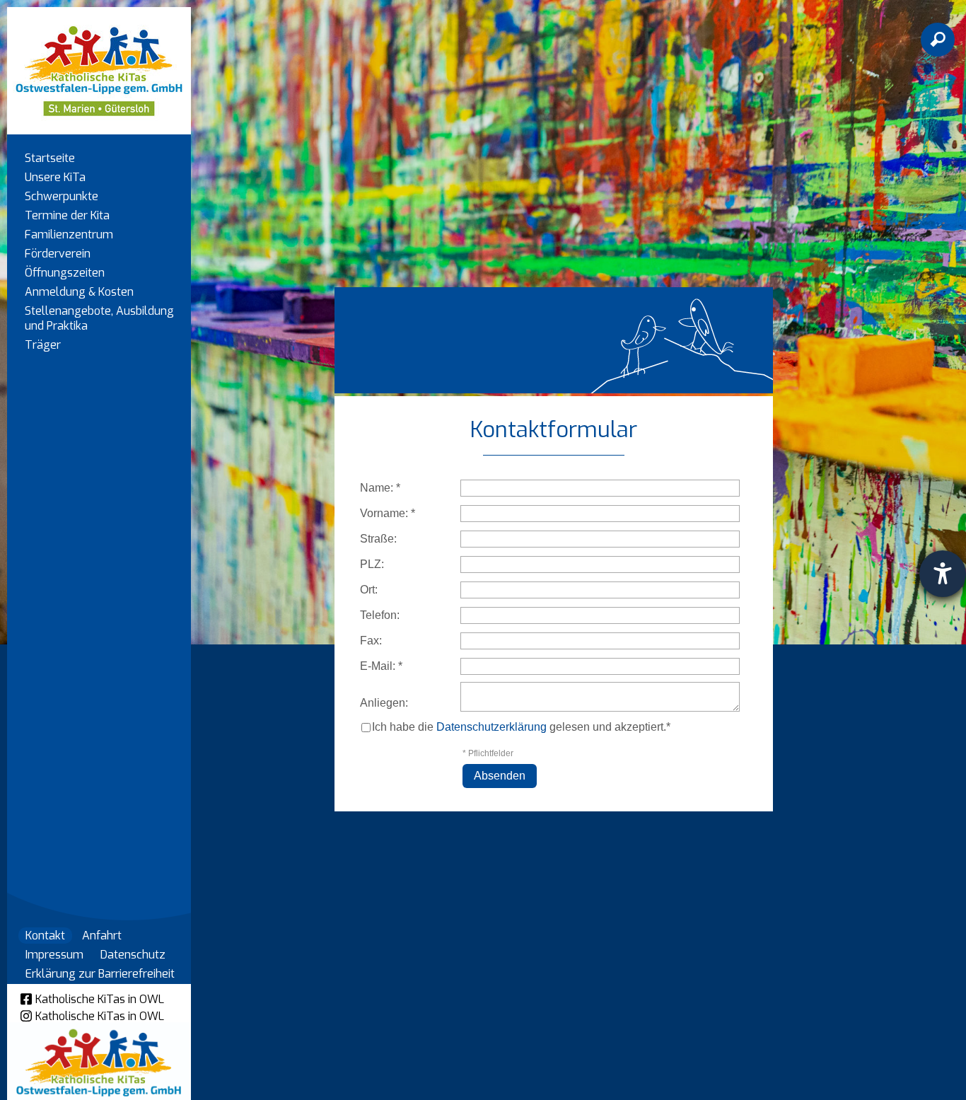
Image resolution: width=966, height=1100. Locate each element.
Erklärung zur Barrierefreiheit (100, 973)
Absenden (499, 776)
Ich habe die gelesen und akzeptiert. (519, 727)
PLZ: (372, 564)
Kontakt (45, 935)
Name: (380, 488)
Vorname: (387, 513)
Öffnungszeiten (65, 272)
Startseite (50, 158)
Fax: (371, 641)
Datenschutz (132, 954)
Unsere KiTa (55, 177)
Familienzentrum (69, 234)
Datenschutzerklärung (491, 727)
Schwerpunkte (61, 196)
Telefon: (380, 615)
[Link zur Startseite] (99, 64)
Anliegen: (384, 703)
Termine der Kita (67, 215)
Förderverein (58, 253)
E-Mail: (381, 666)
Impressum (54, 954)
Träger (43, 344)
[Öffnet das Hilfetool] (942, 573)
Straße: (378, 539)
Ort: (369, 590)
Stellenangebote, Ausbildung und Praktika (99, 318)
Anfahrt (102, 935)
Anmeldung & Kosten (79, 291)
